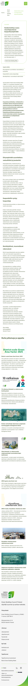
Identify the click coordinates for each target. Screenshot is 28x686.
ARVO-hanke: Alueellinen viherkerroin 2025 (13, 508)
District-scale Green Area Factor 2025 (12, 356)
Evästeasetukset (5, 680)
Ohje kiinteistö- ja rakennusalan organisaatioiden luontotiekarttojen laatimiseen (11, 453)
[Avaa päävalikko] (25, 3)
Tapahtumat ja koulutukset (8, 658)
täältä (12, 150)
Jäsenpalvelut (5, 632)
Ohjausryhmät (5, 639)
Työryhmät (4, 637)
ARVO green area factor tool (9, 481)
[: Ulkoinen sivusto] (19, 672)
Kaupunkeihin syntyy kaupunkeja (10, 74)
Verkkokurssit (5, 647)
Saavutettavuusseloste (7, 670)
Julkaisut (3, 650)
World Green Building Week (11, 60)
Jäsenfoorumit (5, 634)
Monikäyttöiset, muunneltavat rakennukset (13, 76)
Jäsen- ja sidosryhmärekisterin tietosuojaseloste (7, 675)
